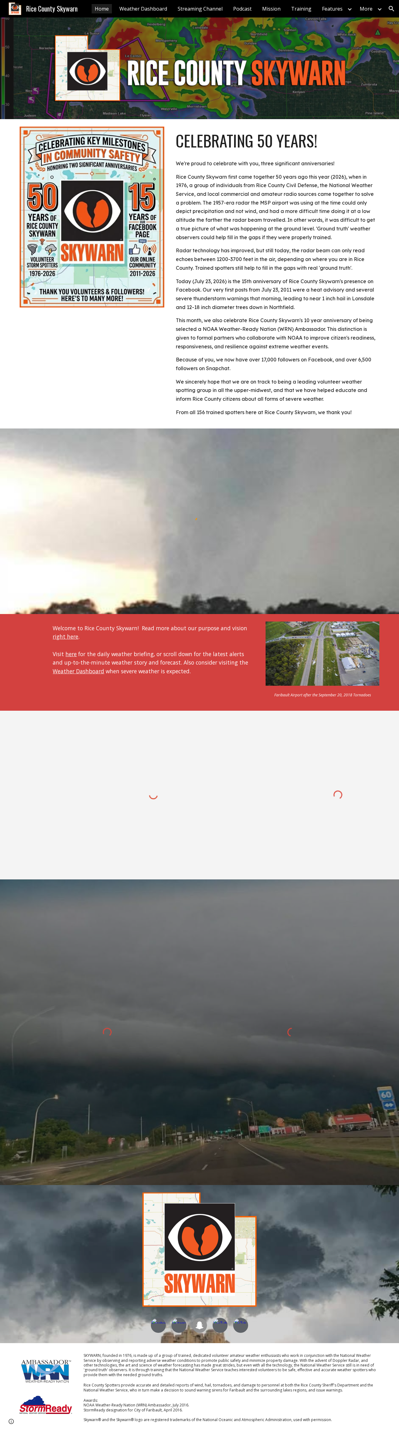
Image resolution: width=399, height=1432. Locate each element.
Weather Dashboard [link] (143, 8)
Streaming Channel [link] (200, 8)
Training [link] (301, 8)
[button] (391, 8)
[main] (276, 141)
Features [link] (332, 8)
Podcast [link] (242, 8)
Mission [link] (271, 8)
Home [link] (102, 8)
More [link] (366, 8)
